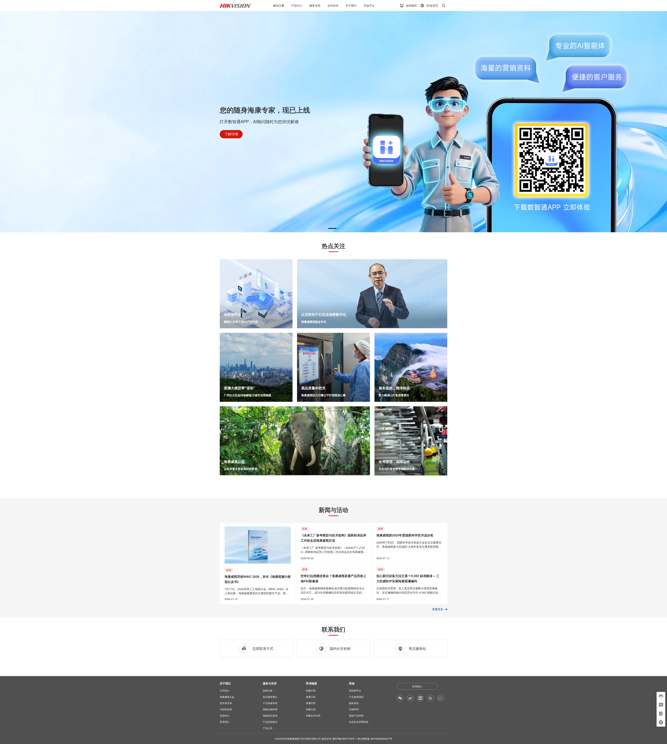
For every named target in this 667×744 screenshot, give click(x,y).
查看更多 (437, 609)
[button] (321, 228)
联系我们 (417, 686)
